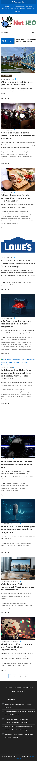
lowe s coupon (22, 285)
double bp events (11, 347)
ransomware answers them (10, 486)
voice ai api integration (17, 545)
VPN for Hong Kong (23, 157)
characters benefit (15, 342)
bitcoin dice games (13, 663)
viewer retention (12, 223)
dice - (3, 665)
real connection (23, 219)
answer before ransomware (16, 483)
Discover (4, 98)
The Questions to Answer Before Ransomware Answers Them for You (18, 465)
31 (20, 676)
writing (18, 11)
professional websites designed (21, 605)
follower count (25, 214)
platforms (22, 397)
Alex (13, 79)
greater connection (12, 397)
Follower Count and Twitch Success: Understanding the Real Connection (15, 198)
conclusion (14, 392)
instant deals (13, 285)
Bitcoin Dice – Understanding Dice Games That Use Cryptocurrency (16, 647)
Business (19, 282)
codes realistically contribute (17, 344)
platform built (12, 219)
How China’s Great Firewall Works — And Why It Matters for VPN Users (18, 136)
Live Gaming (21, 665)
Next (26, 676)
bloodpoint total (12, 340)
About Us (18, 687)
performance (5, 605)
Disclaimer (27, 687)
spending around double (18, 349)
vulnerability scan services (9, 490)
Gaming (3, 216)
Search (31, 33)
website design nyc (7, 608)
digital (21, 392)
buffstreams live (20, 390)
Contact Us (8, 687)
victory (8, 399)
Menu (6, 33)
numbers (4, 219)
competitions (5, 392)
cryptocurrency (25, 663)
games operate (11, 665)
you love (6, 9)
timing (29, 349)
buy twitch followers (13, 212)
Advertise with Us (18, 691)
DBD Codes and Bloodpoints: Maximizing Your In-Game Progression (16, 324)
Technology (11, 157)
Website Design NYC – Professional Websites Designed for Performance (17, 587)
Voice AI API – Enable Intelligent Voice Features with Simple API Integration (18, 530)
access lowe (11, 282)
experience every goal (12, 394)
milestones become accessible (17, 216)
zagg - (7, 6)
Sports (3, 399)
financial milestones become (10, 214)
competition (24, 212)
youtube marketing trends (22, 6)
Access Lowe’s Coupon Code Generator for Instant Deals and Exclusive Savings (18, 264)
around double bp (12, 337)
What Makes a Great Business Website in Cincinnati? (18, 705)
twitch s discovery (22, 221)
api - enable (11, 543)
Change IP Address (13, 152)
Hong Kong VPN (12, 154)
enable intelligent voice (23, 543)
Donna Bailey (15, 524)
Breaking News (6, 76)
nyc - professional (19, 603)
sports (29, 397)
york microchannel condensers (23, 9)
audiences (10, 390)
